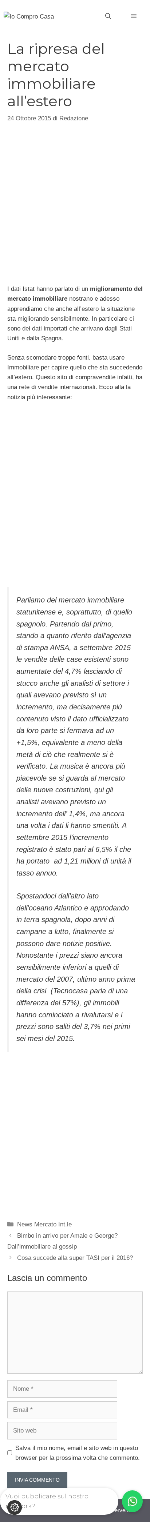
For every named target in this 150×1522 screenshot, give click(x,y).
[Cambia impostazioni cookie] (14, 1507)
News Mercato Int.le (44, 1224)
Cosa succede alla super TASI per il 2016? (75, 1257)
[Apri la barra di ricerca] (108, 16)
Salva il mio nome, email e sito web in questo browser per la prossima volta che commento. (77, 1453)
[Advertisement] (75, 202)
